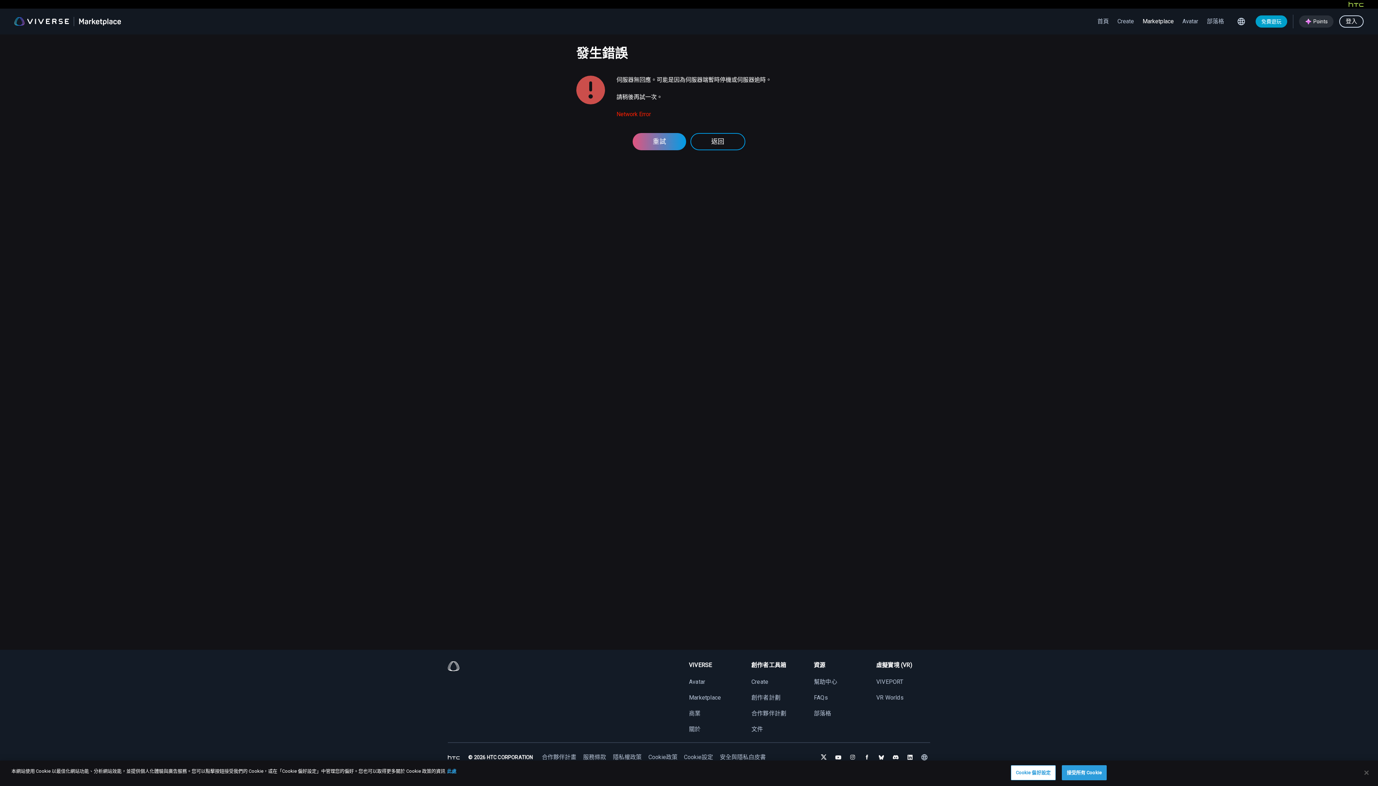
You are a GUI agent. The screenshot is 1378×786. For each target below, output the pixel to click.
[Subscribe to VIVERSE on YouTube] (838, 757)
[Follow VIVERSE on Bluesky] (881, 757)
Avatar (1190, 21)
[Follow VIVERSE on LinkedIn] (910, 757)
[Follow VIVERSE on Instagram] (852, 757)
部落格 (1215, 21)
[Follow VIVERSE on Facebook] (867, 757)
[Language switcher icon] (1241, 21)
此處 (451, 771)
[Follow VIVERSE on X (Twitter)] (824, 757)
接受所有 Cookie (1084, 772)
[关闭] (1366, 773)
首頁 (1103, 21)
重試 (659, 141)
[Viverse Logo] (41, 21)
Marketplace (1158, 21)
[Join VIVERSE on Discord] (895, 757)
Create (1125, 21)
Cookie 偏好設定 (1033, 772)
